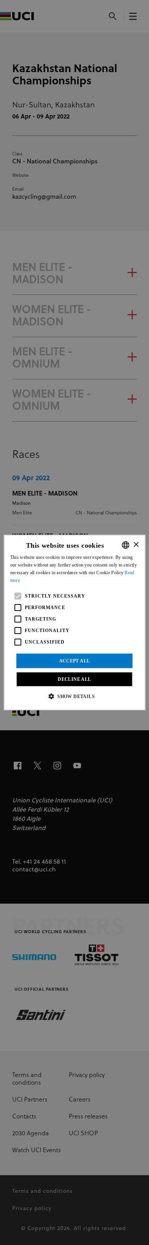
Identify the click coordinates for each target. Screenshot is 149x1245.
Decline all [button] (74, 679)
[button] (74, 696)
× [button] (136, 545)
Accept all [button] (74, 661)
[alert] (74, 622)
